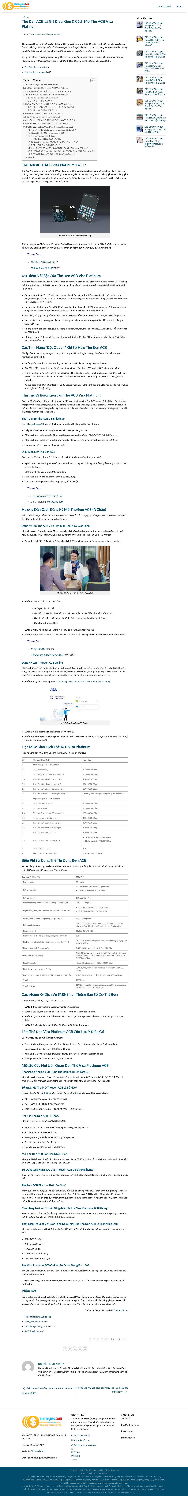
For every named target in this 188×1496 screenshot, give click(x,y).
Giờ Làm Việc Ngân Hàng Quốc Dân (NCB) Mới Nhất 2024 (155, 129)
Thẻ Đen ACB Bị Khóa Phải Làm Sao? (45, 145)
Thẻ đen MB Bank (40, 262)
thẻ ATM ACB (54, 501)
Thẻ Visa (25, 17)
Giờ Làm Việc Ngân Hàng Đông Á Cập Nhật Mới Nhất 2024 (155, 80)
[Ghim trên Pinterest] (80, 1348)
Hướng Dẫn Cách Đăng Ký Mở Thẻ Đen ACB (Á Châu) (48, 104)
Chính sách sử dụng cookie (83, 1445)
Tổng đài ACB (38, 648)
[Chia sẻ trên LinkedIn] (85, 1348)
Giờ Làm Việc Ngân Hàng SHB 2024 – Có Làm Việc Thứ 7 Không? (154, 41)
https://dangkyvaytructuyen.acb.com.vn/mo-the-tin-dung (83, 681)
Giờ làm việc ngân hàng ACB (46, 654)
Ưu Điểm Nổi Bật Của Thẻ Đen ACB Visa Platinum (46, 88)
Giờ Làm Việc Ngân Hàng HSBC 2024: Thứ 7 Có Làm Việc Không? (155, 118)
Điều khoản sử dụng (81, 1440)
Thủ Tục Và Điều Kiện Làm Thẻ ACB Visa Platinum (46, 95)
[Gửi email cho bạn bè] (75, 1348)
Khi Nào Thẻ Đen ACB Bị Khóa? (43, 136)
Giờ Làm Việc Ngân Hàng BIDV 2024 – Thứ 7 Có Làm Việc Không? (154, 27)
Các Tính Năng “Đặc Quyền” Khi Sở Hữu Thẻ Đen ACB (48, 91)
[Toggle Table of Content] (91, 80)
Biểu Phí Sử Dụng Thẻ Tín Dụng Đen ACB (42, 117)
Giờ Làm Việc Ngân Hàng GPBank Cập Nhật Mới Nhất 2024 (155, 92)
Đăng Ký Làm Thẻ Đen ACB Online (43, 110)
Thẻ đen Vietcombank (35, 67)
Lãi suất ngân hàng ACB (36, 1326)
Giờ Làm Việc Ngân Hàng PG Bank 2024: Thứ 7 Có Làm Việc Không (154, 104)
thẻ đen (47, 1092)
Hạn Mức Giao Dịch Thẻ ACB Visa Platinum (44, 113)
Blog (179, 6)
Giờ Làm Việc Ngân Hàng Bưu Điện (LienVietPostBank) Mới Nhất (154, 142)
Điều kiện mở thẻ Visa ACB (46, 495)
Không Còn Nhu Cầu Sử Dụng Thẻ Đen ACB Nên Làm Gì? (53, 130)
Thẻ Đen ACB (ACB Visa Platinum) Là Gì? (42, 84)
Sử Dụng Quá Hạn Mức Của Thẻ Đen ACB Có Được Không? (54, 142)
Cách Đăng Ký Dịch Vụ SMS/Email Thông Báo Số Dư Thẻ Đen (51, 120)
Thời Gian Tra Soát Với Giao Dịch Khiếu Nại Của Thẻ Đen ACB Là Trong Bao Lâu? (63, 151)
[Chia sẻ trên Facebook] (65, 1348)
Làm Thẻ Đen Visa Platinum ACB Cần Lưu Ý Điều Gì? (47, 123)
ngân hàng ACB (36, 424)
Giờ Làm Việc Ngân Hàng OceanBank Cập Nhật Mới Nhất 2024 (155, 54)
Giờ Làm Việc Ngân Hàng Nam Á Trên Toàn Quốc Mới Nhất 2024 (155, 67)
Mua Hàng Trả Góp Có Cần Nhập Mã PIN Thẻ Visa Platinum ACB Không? (59, 148)
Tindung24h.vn (121, 1310)
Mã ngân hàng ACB (34, 1321)
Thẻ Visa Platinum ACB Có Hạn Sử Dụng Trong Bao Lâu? (53, 154)
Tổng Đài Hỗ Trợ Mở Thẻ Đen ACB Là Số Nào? (49, 133)
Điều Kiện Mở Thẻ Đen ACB (41, 101)
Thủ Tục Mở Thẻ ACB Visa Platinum (44, 98)
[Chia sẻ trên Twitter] (70, 1348)
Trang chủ (164, 6)
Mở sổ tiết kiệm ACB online (38, 1316)
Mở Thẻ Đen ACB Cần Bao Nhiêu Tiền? (46, 139)
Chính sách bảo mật (80, 1435)
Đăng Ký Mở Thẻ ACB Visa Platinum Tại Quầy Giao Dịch (52, 107)
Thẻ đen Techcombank (35, 72)
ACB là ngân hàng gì (34, 1331)
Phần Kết (30, 157)
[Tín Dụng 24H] (16, 6)
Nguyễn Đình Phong (51, 34)
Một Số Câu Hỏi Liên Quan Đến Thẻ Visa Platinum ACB (49, 127)
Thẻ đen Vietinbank (41, 267)
